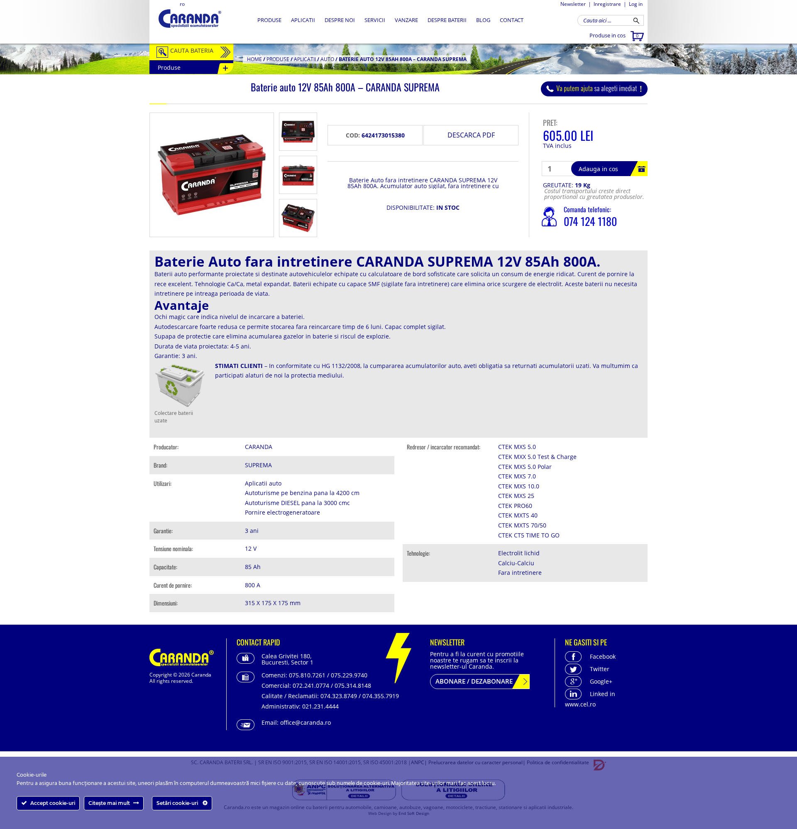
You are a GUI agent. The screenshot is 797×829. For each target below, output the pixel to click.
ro (182, 3)
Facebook (603, 656)
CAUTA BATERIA (191, 50)
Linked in (602, 694)
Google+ (601, 681)
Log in (636, 3)
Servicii (374, 20)
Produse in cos (613, 35)
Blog (483, 20)
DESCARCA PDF (471, 135)
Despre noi (340, 20)
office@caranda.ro (305, 722)
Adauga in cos (598, 169)
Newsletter (573, 3)
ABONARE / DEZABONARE (474, 681)
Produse (269, 20)
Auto (327, 59)
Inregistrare (607, 3)
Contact (511, 20)
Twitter (599, 669)
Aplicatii (303, 20)
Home (254, 59)
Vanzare (406, 20)
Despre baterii (447, 20)
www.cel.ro (580, 704)
